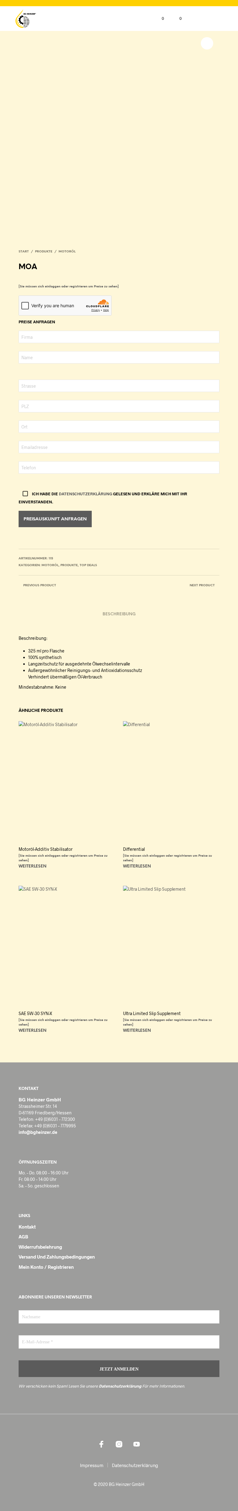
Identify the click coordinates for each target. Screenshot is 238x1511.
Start (24, 251)
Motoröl (67, 251)
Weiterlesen (32, 866)
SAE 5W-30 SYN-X (35, 1013)
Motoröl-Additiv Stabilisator (46, 849)
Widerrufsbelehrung (40, 1247)
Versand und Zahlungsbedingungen (57, 1256)
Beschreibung (119, 614)
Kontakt (27, 1226)
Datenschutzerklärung (85, 493)
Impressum (92, 1465)
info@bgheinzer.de (38, 1132)
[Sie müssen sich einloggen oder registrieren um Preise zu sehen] (69, 286)
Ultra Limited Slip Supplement (152, 1013)
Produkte (43, 251)
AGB (23, 1236)
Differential (134, 849)
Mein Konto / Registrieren (46, 1267)
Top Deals (88, 565)
